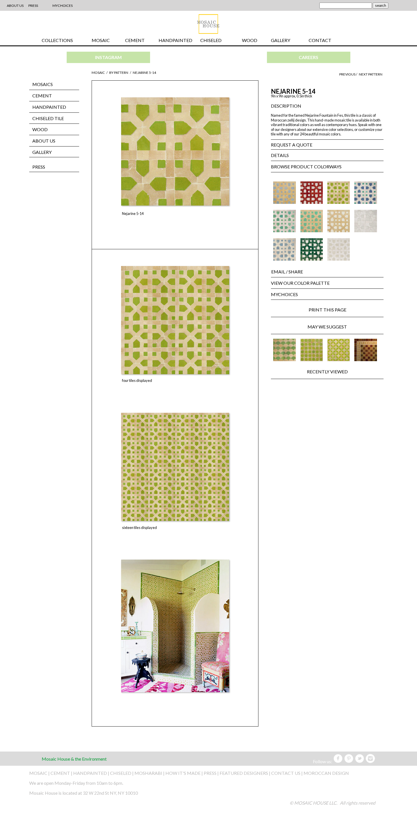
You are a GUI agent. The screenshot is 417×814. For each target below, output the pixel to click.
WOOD (249, 40)
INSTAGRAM (108, 57)
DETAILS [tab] (280, 155)
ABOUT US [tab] (43, 140)
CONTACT (320, 40)
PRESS (38, 167)
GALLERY (280, 40)
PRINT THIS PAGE (330, 309)
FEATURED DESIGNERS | (245, 773)
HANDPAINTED (175, 40)
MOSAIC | (39, 773)
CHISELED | (122, 773)
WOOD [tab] (40, 129)
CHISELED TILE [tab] (48, 118)
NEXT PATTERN (370, 74)
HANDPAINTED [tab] (49, 107)
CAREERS (308, 57)
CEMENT (135, 40)
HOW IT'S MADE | (184, 773)
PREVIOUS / (348, 74)
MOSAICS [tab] (42, 84)
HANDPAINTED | (91, 773)
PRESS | (212, 773)
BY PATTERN (118, 72)
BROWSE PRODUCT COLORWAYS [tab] (306, 166)
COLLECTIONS (57, 40)
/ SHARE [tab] (287, 271)
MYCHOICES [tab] (284, 294)
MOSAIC (101, 40)
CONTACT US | (287, 773)
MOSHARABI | (149, 773)
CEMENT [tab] (42, 95)
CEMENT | (61, 773)
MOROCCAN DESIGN (326, 773)
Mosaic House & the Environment (74, 758)
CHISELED (211, 40)
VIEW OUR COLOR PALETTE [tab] (300, 283)
